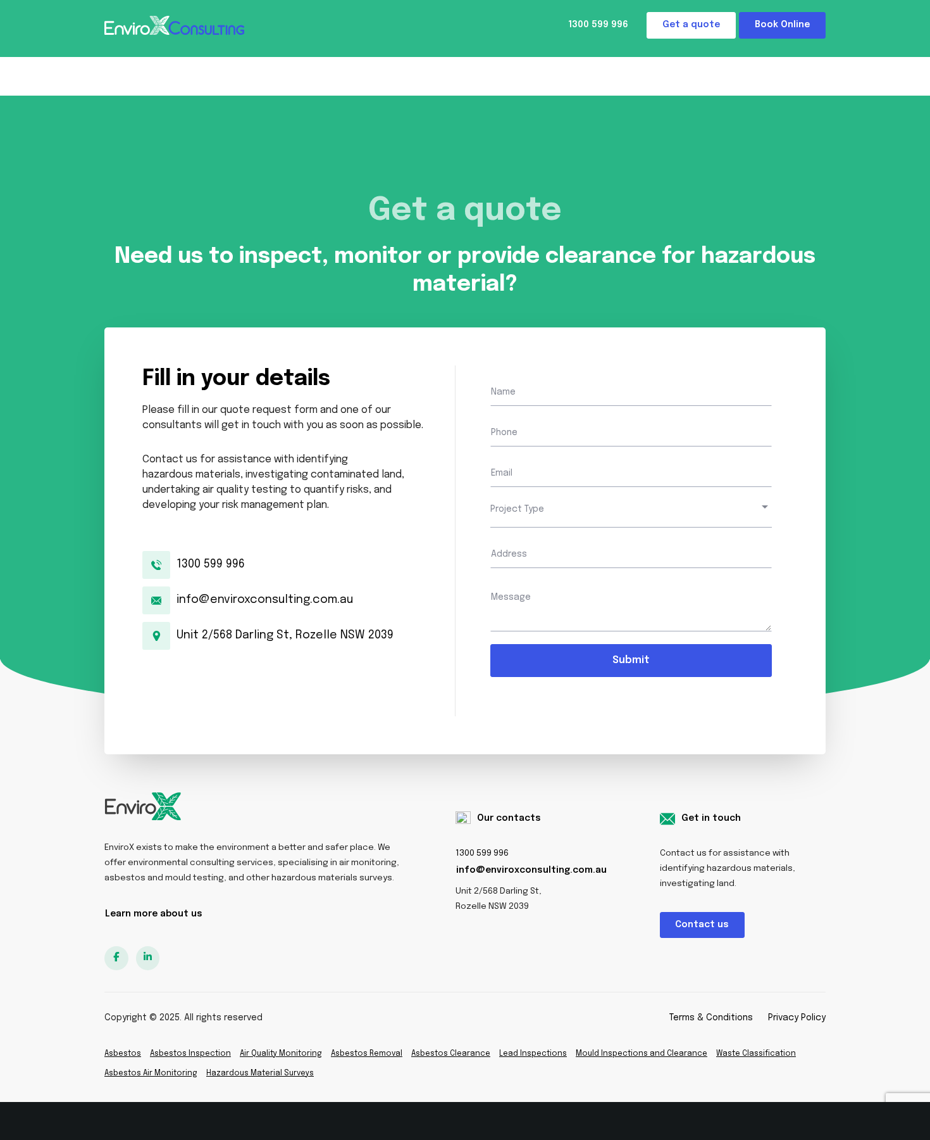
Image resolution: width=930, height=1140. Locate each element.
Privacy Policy (797, 1017)
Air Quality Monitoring (281, 1054)
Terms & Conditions (711, 1017)
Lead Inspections (533, 1054)
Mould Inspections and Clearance (641, 1054)
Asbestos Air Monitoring (150, 1073)
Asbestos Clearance (450, 1054)
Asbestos (122, 1054)
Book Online (782, 24)
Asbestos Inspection (190, 1054)
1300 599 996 (598, 24)
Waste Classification (756, 1054)
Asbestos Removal (366, 1054)
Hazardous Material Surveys (260, 1073)
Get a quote (691, 24)
